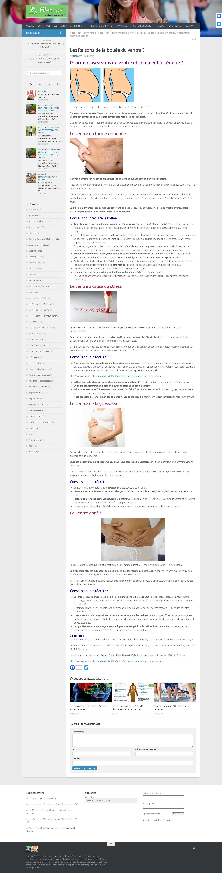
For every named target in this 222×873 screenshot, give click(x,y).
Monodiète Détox (36, 333)
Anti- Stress (43, 105)
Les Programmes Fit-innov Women (43, 316)
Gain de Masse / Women (39, 286)
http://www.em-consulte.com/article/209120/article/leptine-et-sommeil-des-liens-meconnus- (117, 376)
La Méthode (44, 26)
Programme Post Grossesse (40, 381)
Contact (190, 26)
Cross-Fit (32, 274)
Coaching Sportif (35, 263)
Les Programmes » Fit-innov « (70, 26)
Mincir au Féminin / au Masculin (41, 328)
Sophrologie (34, 428)
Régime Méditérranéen (38, 393)
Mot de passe (148, 803)
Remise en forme (36, 416)
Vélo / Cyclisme (35, 440)
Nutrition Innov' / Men (83, 33)
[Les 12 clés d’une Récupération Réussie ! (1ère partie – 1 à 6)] (31, 109)
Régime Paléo (34, 398)
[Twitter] (218, 23)
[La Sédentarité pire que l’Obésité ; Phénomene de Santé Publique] (133, 692)
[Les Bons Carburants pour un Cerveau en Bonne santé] (91, 692)
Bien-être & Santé (141, 26)
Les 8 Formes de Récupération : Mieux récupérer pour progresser (50, 138)
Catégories (89, 797)
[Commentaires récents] (48, 84)
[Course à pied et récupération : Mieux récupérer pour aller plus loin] (31, 178)
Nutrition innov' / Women (113, 33)
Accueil (30, 26)
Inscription (147, 820)
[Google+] (218, 26)
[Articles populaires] (39, 84)
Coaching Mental (36, 251)
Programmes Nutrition (38, 387)
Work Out (33, 452)
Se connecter (174, 26)
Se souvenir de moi (152, 814)
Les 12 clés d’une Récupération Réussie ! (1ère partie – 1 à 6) (48, 116)
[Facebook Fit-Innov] (60, 32)
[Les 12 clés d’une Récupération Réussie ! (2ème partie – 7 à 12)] (31, 153)
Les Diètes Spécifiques (38, 298)
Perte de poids (138, 33)
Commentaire (78, 732)
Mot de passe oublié (162, 820)
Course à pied (44, 174)
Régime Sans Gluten (37, 404)
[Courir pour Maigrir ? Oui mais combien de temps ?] (175, 692)
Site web (76, 758)
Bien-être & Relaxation (38, 221)
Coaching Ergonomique (38, 245)
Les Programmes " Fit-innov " (40, 304)
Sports (41, 133)
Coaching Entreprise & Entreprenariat (44, 239)
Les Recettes (34, 322)
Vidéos (160, 26)
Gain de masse (35, 280)
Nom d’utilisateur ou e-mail (154, 793)
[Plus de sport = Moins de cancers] (31, 95)
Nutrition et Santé (101, 26)
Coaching (122, 26)
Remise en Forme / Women (40, 422)
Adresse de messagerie (146, 749)
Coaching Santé (35, 257)
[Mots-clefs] (57, 84)
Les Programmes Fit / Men (39, 310)
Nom (75, 749)
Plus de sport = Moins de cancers (42, 798)
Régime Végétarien (36, 410)
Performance (51, 111)
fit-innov (77, 56)
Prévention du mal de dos (39, 375)
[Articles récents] (30, 84)
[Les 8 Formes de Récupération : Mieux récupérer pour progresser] (31, 131)
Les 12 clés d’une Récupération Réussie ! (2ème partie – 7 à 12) (48, 163)
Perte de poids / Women (161, 33)
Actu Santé (43, 91)
